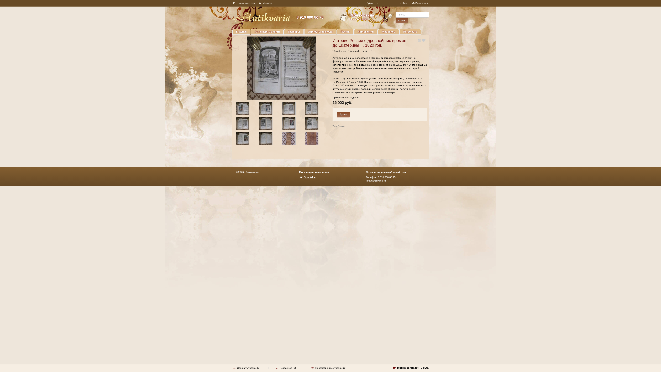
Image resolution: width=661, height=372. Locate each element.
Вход (404, 3)
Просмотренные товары (329, 367)
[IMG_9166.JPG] (245, 139)
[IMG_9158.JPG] (269, 109)
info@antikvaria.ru (376, 180)
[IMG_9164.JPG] (292, 124)
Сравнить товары (246, 367)
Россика (341, 126)
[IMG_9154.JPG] (292, 139)
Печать (345, 31)
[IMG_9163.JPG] (269, 124)
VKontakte (267, 3)
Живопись (388, 31)
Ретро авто (410, 31)
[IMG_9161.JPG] (314, 109)
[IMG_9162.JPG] (245, 124)
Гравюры (294, 31)
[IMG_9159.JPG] (292, 109)
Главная (241, 31)
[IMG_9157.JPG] (245, 109)
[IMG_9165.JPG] (314, 124)
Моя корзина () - (413, 367)
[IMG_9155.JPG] (314, 139)
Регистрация (421, 3)
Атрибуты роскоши (320, 31)
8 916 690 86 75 (310, 17)
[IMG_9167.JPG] (269, 139)
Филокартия (366, 31)
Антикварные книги (267, 31)
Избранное (286, 367)
